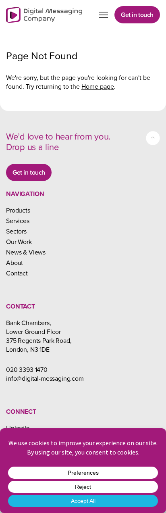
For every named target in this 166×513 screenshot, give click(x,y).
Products (18, 210)
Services (17, 220)
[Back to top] (153, 138)
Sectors (16, 231)
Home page (97, 86)
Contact (17, 273)
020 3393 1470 (27, 369)
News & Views (26, 252)
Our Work (19, 241)
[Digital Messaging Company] (44, 15)
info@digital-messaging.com (45, 378)
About (14, 262)
